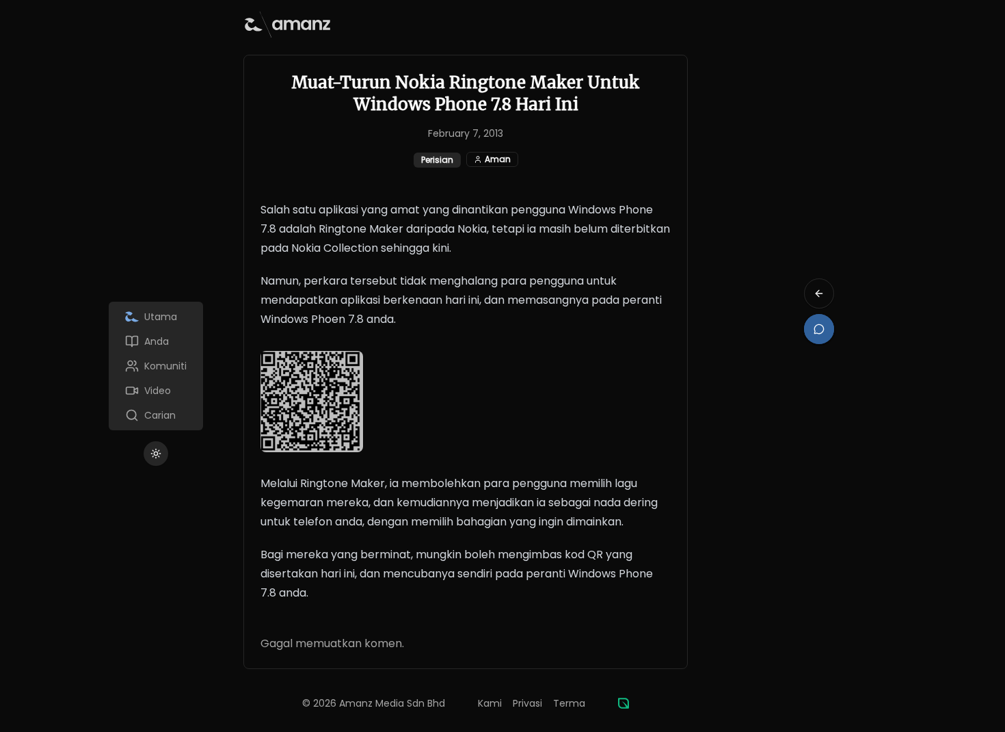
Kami (490, 703)
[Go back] (819, 293)
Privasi (527, 703)
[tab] (155, 316)
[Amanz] (623, 703)
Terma (569, 703)
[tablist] (156, 366)
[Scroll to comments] (819, 329)
